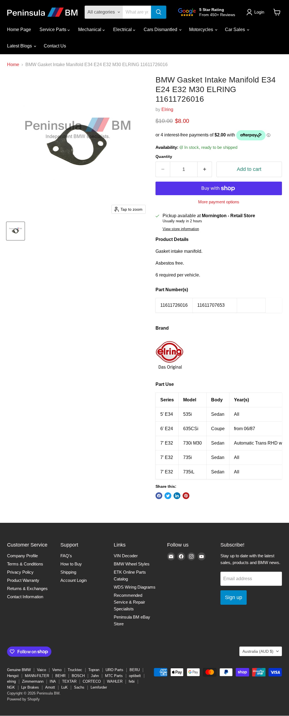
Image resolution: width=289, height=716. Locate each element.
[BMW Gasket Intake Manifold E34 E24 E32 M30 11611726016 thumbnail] (15, 231)
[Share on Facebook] (159, 495)
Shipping (68, 572)
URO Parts (114, 670)
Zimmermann (32, 681)
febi (132, 681)
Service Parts (53, 29)
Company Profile (22, 555)
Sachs (79, 687)
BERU (135, 670)
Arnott (50, 687)
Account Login (73, 580)
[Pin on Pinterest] (186, 495)
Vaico (41, 670)
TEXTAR (69, 681)
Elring (167, 109)
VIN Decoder (126, 555)
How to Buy (71, 564)
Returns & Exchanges (27, 588)
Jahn (95, 676)
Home (13, 64)
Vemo (57, 670)
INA (53, 681)
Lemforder (99, 687)
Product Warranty (23, 580)
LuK (64, 687)
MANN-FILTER (37, 676)
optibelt (135, 676)
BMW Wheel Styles (132, 564)
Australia (257, 651)
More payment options (218, 201)
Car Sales (235, 29)
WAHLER (114, 681)
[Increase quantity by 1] (205, 169)
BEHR (60, 676)
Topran (93, 670)
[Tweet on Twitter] (168, 495)
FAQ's (66, 555)
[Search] (158, 12)
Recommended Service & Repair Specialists (129, 602)
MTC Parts (114, 676)
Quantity (164, 156)
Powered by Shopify (23, 699)
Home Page (19, 29)
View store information (181, 229)
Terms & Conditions (25, 564)
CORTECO (92, 681)
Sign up (233, 597)
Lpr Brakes (30, 687)
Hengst (13, 676)
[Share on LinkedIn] (177, 495)
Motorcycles (201, 29)
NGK (11, 687)
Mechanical (90, 29)
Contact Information (25, 596)
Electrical (123, 29)
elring (11, 681)
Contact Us (55, 45)
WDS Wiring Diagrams (135, 587)
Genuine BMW (19, 670)
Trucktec (75, 670)
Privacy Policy (20, 572)
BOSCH (78, 676)
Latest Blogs (20, 45)
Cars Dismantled (161, 29)
